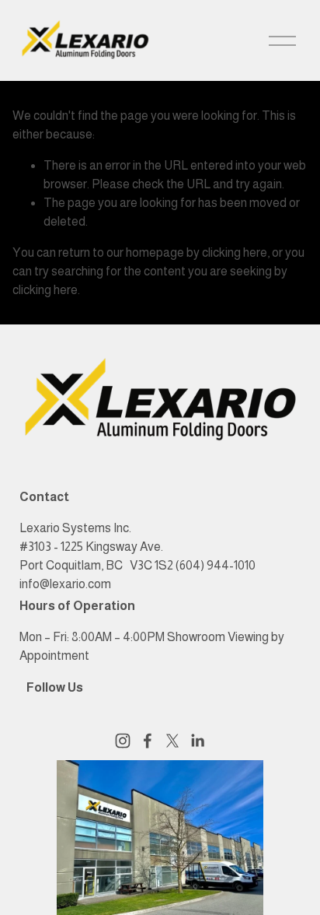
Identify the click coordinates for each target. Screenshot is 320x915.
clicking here (234, 252)
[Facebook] (147, 740)
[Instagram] (122, 740)
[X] (172, 740)
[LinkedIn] (197, 740)
